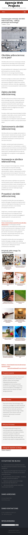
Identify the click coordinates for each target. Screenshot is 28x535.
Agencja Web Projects (14, 4)
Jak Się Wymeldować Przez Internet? (17, 368)
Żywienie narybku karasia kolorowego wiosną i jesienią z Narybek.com (12, 482)
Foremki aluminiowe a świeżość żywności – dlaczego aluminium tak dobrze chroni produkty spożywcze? (13, 466)
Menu (3, 12)
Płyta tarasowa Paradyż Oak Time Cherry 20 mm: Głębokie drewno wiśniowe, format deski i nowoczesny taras (13, 472)
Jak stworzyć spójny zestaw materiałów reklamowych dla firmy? (12, 486)
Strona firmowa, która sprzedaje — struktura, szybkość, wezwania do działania (13, 477)
